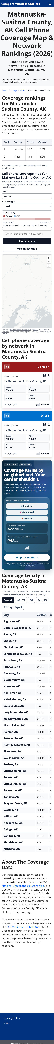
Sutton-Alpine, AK (15, 784)
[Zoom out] (49, 261)
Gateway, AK (12, 673)
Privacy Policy (12, 1018)
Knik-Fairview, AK (15, 699)
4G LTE (21, 600)
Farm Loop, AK (13, 660)
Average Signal (13, 607)
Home (4, 91)
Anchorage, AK (13, 823)
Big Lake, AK (12, 621)
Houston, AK (12, 686)
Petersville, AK (13, 738)
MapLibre (5, 332)
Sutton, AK (11, 777)
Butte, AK (10, 634)
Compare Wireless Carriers (20, 4)
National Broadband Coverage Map (23, 886)
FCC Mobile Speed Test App (23, 927)
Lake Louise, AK (14, 706)
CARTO (35, 330)
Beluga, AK (11, 829)
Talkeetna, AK (13, 790)
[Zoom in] (49, 258)
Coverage (13, 91)
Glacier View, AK (14, 680)
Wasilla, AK (11, 810)
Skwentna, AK (12, 751)
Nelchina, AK (12, 849)
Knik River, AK (13, 693)
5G (31, 600)
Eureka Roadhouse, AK (18, 654)
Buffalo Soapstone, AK (18, 628)
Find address (27, 241)
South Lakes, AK (14, 758)
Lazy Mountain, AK (16, 712)
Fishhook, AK (12, 667)
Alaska (22, 91)
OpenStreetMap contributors (20, 330)
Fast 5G (42, 600)
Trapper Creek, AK (15, 803)
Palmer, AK (11, 732)
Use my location (27, 248)
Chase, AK (10, 641)
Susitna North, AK (15, 771)
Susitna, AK (11, 764)
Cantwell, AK (12, 836)
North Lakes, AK (14, 725)
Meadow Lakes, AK (16, 719)
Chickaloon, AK (13, 647)
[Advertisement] (27, 982)
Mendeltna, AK (13, 842)
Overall (8, 600)
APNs (7, 1023)
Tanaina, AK (11, 797)
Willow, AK (11, 816)
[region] (27, 291)
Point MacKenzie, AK (17, 745)
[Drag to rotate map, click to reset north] (49, 265)
